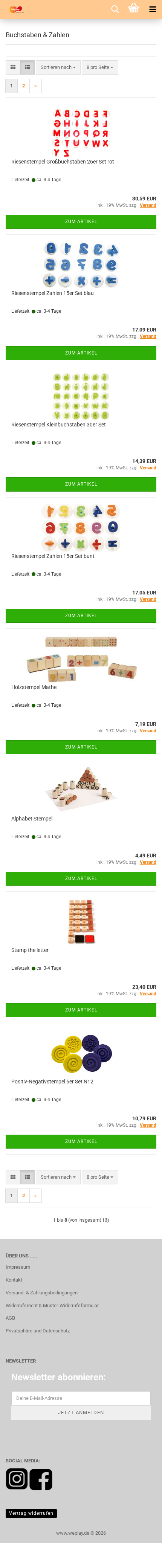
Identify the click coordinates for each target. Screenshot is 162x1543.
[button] (13, 67)
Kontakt (14, 1280)
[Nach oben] (141, 1532)
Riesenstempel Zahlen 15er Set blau (52, 293)
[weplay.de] (15, 9)
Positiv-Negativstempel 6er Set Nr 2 (52, 1082)
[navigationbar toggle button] (152, 9)
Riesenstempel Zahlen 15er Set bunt (53, 556)
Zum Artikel (81, 221)
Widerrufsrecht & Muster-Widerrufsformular (52, 1305)
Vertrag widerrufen (31, 1513)
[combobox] (58, 67)
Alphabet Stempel (31, 819)
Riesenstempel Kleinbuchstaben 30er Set (58, 425)
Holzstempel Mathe (34, 687)
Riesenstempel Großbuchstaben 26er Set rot (62, 162)
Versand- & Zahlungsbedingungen (42, 1293)
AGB (10, 1318)
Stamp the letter (30, 950)
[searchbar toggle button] (114, 9)
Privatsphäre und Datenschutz (38, 1331)
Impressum (18, 1267)
